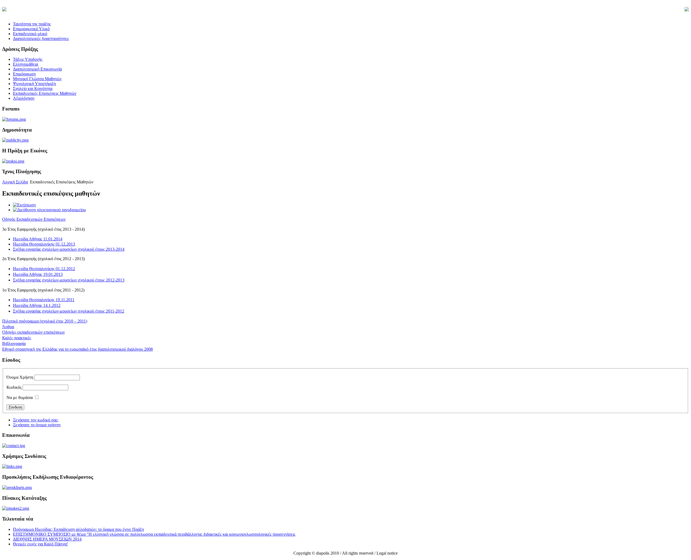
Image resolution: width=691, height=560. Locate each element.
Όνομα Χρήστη (19, 377)
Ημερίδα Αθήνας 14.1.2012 (36, 305)
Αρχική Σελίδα (15, 182)
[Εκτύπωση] (24, 205)
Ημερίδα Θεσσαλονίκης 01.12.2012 (44, 268)
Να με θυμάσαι (19, 397)
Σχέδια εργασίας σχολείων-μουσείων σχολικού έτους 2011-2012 (68, 311)
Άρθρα (8, 326)
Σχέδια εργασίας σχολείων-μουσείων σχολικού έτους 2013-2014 (68, 249)
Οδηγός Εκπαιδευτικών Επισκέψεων (34, 219)
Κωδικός (14, 387)
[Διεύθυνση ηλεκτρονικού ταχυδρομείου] (49, 209)
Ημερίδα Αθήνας (37, 239)
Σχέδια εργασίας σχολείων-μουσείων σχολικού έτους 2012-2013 (68, 280)
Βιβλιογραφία (14, 343)
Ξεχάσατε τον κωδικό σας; (36, 420)
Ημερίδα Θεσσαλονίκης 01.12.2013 (44, 244)
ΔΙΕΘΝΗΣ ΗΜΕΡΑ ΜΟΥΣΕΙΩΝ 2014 (47, 539)
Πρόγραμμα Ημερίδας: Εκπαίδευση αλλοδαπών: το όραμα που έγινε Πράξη (78, 529)
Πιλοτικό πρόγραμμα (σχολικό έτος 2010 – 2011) (44, 321)
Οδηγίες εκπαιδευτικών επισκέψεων (33, 332)
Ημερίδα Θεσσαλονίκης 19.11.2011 (43, 299)
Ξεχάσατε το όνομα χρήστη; (37, 424)
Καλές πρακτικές (16, 338)
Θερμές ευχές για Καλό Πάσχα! (40, 544)
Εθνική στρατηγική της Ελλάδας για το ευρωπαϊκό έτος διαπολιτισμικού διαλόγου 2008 (77, 349)
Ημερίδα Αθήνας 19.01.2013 (38, 274)
